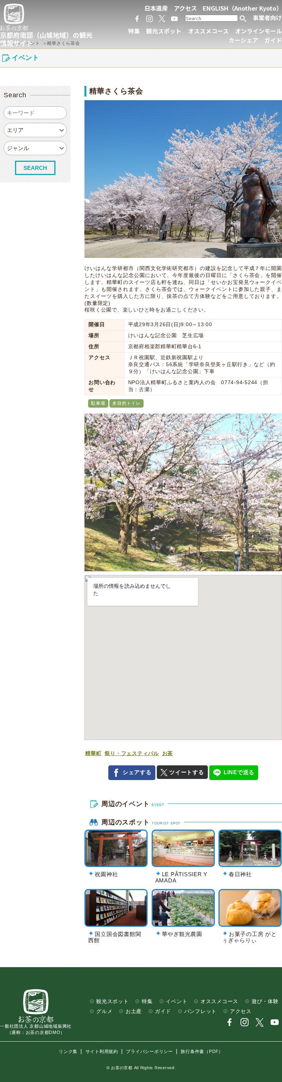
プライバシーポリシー (149, 1051)
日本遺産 (156, 8)
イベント (176, 1001)
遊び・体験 (265, 1001)
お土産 (134, 1011)
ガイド (273, 40)
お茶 (167, 753)
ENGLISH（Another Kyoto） (242, 8)
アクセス (185, 8)
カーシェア (243, 40)
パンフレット (200, 1011)
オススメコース (208, 31)
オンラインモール (258, 31)
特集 (134, 31)
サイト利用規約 (102, 1051)
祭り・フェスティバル (132, 753)
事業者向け (267, 17)
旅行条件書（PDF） (202, 1051)
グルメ (104, 1011)
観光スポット (163, 31)
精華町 (93, 753)
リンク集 (68, 1051)
